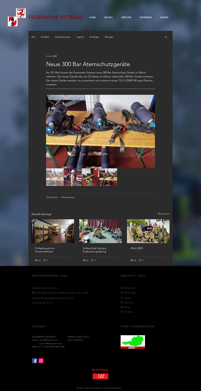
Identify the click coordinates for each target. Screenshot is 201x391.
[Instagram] (41, 360)
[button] (126, 17)
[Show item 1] (55, 177)
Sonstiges (94, 36)
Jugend (80, 36)
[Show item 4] (108, 177)
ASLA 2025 (137, 248)
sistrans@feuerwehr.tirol (50, 343)
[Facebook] (34, 360)
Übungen (109, 36)
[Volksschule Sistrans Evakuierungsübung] (100, 231)
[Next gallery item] (151, 132)
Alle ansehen (164, 213)
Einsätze (45, 36)
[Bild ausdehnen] (100, 131)
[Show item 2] (73, 177)
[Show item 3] (90, 177)
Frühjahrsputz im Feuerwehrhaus (44, 250)
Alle (33, 36)
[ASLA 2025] (148, 231)
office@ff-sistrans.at (48, 340)
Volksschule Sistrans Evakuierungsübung (94, 250)
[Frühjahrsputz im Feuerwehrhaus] (52, 231)
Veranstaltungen (62, 36)
